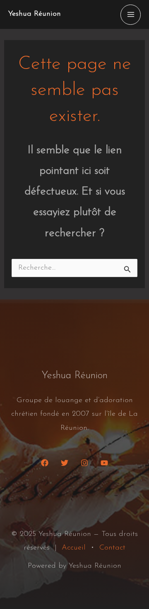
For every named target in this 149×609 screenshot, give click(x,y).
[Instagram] (84, 463)
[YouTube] (104, 463)
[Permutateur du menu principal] (130, 15)
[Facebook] (44, 463)
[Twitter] (64, 463)
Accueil (74, 548)
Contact (112, 548)
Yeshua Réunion (34, 14)
